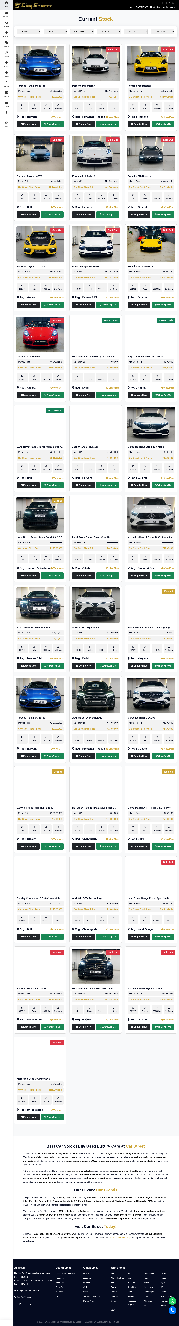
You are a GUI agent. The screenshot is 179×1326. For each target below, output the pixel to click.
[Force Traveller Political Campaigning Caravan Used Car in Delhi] (151, 605)
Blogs (85, 1292)
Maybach (131, 1296)
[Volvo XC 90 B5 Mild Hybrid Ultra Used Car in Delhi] (40, 785)
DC (162, 1287)
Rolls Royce (133, 1287)
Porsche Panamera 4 (83, 85)
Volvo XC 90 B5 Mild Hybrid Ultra (35, 808)
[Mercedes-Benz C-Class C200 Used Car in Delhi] (40, 1056)
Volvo (146, 1282)
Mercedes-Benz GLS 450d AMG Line (92, 988)
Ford (146, 1278)
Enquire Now (29, 124)
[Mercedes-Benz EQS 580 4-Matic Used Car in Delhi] (151, 424)
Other (113, 1301)
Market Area (88, 1301)
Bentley (114, 1287)
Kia (112, 1282)
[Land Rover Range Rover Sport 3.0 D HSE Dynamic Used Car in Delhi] (151, 876)
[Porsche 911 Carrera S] (151, 244)
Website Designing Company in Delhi (137, 1320)
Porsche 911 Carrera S (140, 266)
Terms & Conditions (91, 1296)
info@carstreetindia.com (164, 7)
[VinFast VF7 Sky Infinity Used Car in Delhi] (96, 605)
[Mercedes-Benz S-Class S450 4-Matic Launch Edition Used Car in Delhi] (96, 785)
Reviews (87, 1282)
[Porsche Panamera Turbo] (40, 63)
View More (58, 117)
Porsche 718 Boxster (139, 85)
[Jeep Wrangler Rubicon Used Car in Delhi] (96, 424)
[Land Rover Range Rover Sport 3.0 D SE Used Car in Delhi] (40, 515)
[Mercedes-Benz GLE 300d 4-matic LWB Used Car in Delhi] (151, 785)
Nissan (147, 1296)
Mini (129, 1278)
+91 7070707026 (140, 7)
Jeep (130, 1292)
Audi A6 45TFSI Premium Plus (33, 627)
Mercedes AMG (167, 1296)
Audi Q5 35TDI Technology (87, 717)
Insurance (60, 1282)
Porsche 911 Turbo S (83, 176)
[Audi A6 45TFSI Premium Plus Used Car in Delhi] (40, 605)
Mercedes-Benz (118, 1278)
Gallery (86, 1287)
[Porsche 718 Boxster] (151, 63)
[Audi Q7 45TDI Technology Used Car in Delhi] (96, 876)
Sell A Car (60, 1287)
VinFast (114, 1310)
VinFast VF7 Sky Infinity (85, 627)
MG (145, 1305)
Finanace (60, 1278)
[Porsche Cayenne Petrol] (96, 244)
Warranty (59, 1292)
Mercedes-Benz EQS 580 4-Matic (146, 447)
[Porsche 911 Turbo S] (96, 153)
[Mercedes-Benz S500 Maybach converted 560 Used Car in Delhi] (96, 334)
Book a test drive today (120, 1238)
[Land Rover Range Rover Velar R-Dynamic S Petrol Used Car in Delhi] (96, 515)
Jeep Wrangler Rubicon (85, 447)
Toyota (163, 1282)
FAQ (58, 1296)
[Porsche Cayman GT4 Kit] (40, 244)
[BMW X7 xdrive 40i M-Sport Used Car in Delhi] (40, 966)
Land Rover (149, 1273)
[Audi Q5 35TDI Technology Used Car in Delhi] (96, 695)
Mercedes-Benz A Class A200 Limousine (150, 537)
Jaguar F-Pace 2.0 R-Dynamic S (145, 356)
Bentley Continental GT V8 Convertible (38, 898)
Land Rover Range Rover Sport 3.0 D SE (39, 537)
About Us (87, 1278)
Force (163, 1305)
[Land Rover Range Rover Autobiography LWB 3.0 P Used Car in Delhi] (40, 424)
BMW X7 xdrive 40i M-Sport (32, 988)
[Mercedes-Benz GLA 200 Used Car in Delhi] (151, 695)
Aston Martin (149, 1287)
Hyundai (164, 1301)
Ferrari (114, 1292)
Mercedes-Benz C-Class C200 (33, 1078)
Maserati (114, 1296)
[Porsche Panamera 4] (96, 63)
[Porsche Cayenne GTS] (40, 153)
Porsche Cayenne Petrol (85, 266)
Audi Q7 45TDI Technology (87, 898)
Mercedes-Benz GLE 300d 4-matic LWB (149, 808)
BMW (130, 1273)
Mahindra (148, 1301)
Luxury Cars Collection (65, 1273)
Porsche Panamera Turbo (31, 85)
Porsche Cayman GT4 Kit (31, 266)
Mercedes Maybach (132, 1303)
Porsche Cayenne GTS (29, 176)
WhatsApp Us (53, 124)
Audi (113, 1273)
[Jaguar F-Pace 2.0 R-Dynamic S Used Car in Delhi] (151, 334)
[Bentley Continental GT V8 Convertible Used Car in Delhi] (40, 876)
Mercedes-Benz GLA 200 (141, 717)
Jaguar (163, 1278)
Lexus (163, 1273)
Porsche (131, 1282)
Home (86, 1273)
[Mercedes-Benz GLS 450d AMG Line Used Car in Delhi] (96, 966)
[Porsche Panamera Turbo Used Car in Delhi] (40, 695)
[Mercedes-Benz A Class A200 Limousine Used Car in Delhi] (151, 515)
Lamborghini (149, 1292)
